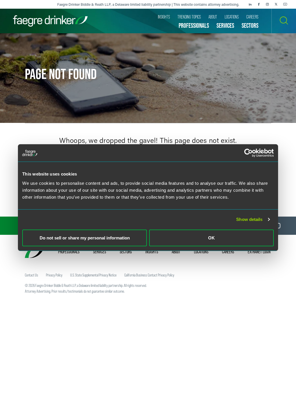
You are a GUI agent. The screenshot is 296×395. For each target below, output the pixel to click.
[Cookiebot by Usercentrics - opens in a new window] (248, 153)
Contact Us (31, 275)
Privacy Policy (54, 275)
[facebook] (258, 4)
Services (99, 251)
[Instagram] (267, 4)
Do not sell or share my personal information (85, 237)
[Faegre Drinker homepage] (50, 21)
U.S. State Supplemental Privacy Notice (93, 275)
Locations (201, 251)
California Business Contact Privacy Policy (149, 275)
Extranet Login (259, 251)
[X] (276, 4)
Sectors (126, 251)
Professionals (68, 251)
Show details (249, 219)
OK (211, 237)
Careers (228, 251)
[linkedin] (250, 4)
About (176, 251)
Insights (151, 251)
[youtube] (285, 4)
